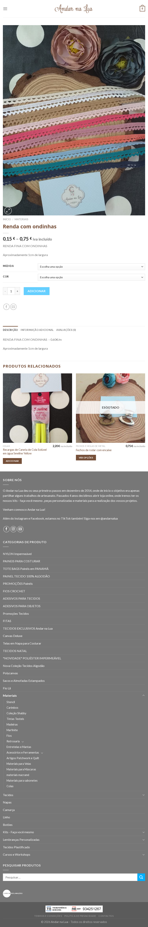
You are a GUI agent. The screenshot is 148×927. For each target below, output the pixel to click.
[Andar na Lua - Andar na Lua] (74, 8)
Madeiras (12, 724)
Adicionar (36, 291)
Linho (6, 817)
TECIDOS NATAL (15, 651)
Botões (8, 824)
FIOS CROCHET (14, 591)
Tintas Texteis (15, 718)
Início (7, 219)
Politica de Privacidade (80, 915)
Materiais (21, 219)
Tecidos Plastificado (16, 847)
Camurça (9, 810)
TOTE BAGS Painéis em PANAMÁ (26, 568)
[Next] (145, 422)
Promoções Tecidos (16, 613)
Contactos (106, 915)
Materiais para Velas (19, 763)
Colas (10, 786)
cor (6, 276)
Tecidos (8, 795)
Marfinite (12, 730)
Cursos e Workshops (16, 854)
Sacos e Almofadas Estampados (24, 680)
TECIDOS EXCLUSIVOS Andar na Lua (28, 628)
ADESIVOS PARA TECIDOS (21, 598)
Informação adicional (37, 329)
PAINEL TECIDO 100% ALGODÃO (26, 576)
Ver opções (86, 457)
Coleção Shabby (16, 713)
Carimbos (12, 707)
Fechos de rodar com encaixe (94, 450)
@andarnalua (109, 518)
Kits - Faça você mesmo (18, 832)
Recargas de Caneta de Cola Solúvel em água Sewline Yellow (25, 451)
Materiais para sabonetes (22, 780)
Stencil (11, 702)
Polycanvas (10, 673)
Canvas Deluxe (12, 636)
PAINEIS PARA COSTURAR (21, 561)
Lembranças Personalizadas (21, 839)
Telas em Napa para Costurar (22, 643)
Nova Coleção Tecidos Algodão (24, 666)
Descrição (10, 329)
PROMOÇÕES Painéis (18, 583)
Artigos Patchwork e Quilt (23, 758)
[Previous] (3, 422)
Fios (9, 735)
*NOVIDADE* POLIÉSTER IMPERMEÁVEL (32, 658)
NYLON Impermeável (17, 554)
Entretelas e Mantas (19, 747)
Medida (8, 266)
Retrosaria (13, 741)
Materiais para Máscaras (21, 769)
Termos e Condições (48, 915)
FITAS (7, 621)
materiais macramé (18, 775)
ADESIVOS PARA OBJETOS (21, 606)
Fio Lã (7, 688)
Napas (7, 802)
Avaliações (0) (66, 329)
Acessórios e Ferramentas (23, 752)
